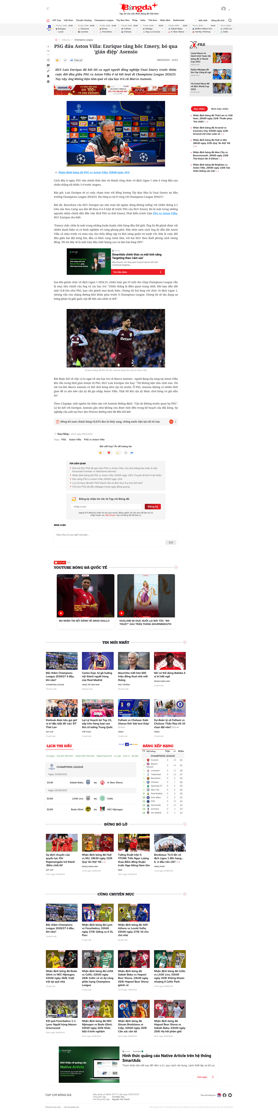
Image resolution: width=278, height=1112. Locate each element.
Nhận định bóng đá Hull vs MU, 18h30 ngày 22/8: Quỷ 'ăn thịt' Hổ (97, 858)
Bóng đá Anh (217, 20)
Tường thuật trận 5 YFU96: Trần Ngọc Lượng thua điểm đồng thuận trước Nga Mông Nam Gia (134, 860)
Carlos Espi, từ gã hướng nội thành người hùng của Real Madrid (97, 676)
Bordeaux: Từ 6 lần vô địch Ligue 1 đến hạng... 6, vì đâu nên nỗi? (168, 858)
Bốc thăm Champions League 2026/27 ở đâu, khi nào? (60, 676)
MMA (120, 870)
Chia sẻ (78, 60)
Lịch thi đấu (59, 745)
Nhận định (165, 20)
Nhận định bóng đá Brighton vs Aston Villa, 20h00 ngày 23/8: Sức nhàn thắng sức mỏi (211, 167)
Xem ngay (202, 1077)
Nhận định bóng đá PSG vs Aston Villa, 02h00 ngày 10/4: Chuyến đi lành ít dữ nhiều (117, 475)
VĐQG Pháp (159, 866)
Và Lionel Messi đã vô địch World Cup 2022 (200, 86)
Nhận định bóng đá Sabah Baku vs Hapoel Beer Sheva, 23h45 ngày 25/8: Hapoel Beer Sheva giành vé (133, 978)
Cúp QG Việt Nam (65, 756)
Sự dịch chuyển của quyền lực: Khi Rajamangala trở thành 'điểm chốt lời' (60, 860)
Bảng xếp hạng (158, 745)
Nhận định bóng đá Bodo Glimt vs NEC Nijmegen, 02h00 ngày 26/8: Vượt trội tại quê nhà (61, 976)
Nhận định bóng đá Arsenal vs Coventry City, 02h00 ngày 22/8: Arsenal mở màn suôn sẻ (210, 130)
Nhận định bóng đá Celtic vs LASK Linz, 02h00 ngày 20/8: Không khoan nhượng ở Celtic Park (169, 976)
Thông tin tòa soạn (53, 1107)
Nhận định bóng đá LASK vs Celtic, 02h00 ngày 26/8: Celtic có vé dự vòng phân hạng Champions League (97, 978)
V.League (50, 756)
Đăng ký (153, 506)
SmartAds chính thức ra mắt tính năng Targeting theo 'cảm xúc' (137, 256)
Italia (142, 20)
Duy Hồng (62, 433)
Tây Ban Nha (122, 20)
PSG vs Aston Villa (94, 439)
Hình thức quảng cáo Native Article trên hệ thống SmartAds (166, 1058)
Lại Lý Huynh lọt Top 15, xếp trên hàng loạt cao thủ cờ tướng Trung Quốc (97, 723)
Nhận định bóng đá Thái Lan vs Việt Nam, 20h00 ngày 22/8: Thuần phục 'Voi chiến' (213, 118)
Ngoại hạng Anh (162, 681)
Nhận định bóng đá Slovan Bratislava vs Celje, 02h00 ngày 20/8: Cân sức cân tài (132, 1026)
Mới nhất (203, 20)
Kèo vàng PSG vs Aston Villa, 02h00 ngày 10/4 (97, 479)
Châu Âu (66, 39)
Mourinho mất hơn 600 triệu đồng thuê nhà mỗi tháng (133, 676)
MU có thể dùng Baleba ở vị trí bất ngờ (169, 674)
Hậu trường (124, 685)
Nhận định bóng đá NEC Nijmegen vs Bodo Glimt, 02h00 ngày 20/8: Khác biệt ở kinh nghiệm (97, 1026)
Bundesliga (137, 756)
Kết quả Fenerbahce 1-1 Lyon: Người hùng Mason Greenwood (61, 1024)
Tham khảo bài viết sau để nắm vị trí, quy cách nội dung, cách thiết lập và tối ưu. (168, 1065)
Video (121, 732)
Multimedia (178, 20)
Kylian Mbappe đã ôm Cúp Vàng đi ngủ (201, 71)
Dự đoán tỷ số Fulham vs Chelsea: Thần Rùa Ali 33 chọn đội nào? (169, 723)
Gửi (171, 542)
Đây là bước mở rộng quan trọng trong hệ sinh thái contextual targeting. (135, 263)
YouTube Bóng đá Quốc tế (80, 567)
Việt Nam (68, 20)
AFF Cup (56, 20)
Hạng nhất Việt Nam (85, 756)
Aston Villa (75, 439)
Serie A (126, 756)
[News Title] (48, 76)
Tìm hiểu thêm (120, 272)
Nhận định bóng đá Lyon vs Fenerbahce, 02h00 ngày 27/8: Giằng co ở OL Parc (97, 930)
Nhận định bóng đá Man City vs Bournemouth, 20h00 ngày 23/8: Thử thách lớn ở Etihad (210, 155)
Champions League (104, 20)
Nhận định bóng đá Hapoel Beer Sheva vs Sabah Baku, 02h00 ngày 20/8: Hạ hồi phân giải (169, 1026)
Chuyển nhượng (84, 20)
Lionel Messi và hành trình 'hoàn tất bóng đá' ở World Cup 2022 (201, 57)
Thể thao (152, 20)
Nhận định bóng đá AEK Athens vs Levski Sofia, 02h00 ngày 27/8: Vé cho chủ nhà (133, 930)
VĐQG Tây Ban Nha (91, 685)
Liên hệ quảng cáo (71, 1107)
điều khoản (110, 515)
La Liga (117, 756)
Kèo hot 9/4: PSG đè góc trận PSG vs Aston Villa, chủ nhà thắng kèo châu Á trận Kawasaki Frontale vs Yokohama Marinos (115, 470)
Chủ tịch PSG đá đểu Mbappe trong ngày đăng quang (101, 486)
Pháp (134, 20)
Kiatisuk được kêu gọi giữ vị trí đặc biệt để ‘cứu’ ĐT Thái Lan (61, 723)
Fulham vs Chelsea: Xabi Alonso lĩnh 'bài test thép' (133, 723)
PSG (63, 439)
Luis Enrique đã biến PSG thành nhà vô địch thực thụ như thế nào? (107, 482)
